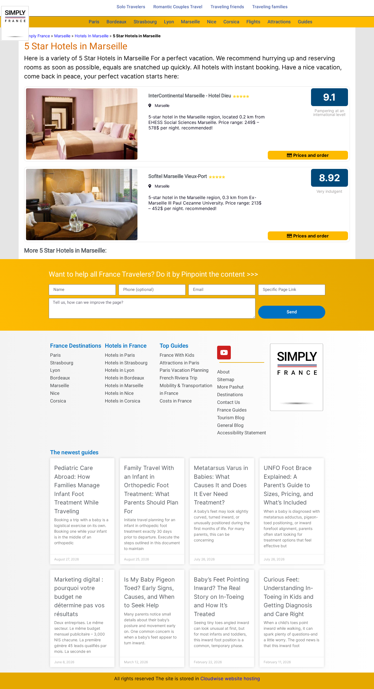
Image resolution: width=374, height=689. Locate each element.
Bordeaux (116, 21)
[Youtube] (224, 352)
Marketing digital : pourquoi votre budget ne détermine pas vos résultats (79, 596)
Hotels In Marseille (91, 35)
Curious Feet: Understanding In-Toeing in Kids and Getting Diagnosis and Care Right (288, 596)
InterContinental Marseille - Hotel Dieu (189, 96)
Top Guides (174, 346)
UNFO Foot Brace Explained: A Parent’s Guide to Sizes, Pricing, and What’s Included (288, 485)
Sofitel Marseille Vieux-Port (177, 176)
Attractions (279, 21)
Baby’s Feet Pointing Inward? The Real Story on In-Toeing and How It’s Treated (221, 596)
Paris (94, 21)
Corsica (231, 21)
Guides (305, 21)
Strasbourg (145, 21)
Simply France (37, 35)
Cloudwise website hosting (230, 678)
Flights (253, 21)
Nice (211, 21)
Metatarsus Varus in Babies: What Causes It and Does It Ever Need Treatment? (221, 485)
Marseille (190, 21)
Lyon (169, 21)
